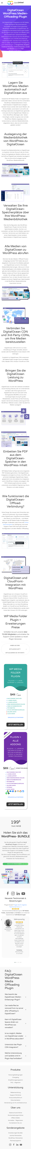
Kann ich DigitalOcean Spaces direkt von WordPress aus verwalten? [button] (13, 1023)
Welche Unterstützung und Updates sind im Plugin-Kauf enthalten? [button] (13, 1055)
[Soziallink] (10, 1144)
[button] (2, 3)
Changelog (15, 1077)
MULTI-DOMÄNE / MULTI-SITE (14, 698)
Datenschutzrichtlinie (15, 1113)
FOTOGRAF (9, 787)
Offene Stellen (15, 1118)
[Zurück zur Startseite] (15, 3)
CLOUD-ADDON (11, 713)
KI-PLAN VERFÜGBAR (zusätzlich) (15, 709)
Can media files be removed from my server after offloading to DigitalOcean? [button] (14, 1010)
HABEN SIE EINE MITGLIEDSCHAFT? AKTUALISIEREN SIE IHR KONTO (14, 649)
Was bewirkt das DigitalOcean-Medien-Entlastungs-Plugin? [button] (13, 997)
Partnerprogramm (15, 1140)
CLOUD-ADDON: (11, 789)
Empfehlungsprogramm (15, 1080)
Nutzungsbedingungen (16, 1075)
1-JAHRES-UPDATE (12, 700)
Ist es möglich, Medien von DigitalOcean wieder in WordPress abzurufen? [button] (14, 1036)
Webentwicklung (15, 1092)
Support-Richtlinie (15, 1095)
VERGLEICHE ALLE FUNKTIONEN (15, 717)
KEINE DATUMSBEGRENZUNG (14, 706)
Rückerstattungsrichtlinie (15, 1115)
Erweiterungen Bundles (15, 1133)
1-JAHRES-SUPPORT (12, 702)
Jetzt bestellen (15, 725)
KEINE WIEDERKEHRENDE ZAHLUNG (16, 704)
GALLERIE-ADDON (11, 711)
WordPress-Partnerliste (15, 1138)
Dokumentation (15, 1100)
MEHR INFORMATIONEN (14, 864)
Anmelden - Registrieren (15, 1120)
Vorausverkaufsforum (15, 1097)
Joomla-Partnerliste (15, 1135)
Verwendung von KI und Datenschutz (15, 1103)
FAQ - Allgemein (15, 1082)
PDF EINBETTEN (11, 708)
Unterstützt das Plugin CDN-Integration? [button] (13, 1046)
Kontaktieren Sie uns (15, 1123)
